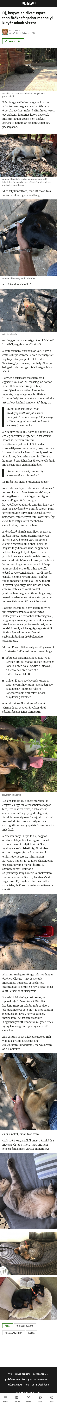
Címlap (17, 1401)
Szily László (14, 31)
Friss (28, 1401)
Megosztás (14, 41)
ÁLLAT (12, 33)
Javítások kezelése (15, 1379)
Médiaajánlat (15, 1385)
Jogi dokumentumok (38, 1379)
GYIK (10, 1374)
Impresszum (39, 1374)
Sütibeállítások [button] (40, 1385)
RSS (27, 1385)
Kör (40, 1401)
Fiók (52, 1401)
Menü (5, 1401)
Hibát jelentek (22, 1374)
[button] (7, 1325)
